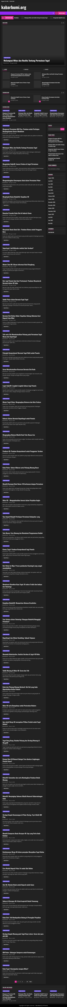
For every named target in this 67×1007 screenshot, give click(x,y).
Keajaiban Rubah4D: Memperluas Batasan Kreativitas (19, 603)
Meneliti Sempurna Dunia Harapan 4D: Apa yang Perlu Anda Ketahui (21, 834)
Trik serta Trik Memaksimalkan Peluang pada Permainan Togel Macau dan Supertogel (22, 335)
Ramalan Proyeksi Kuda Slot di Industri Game (17, 213)
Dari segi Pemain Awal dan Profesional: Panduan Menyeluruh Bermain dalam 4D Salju (22, 282)
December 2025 (51, 202)
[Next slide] (63, 23)
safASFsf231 (7, 63)
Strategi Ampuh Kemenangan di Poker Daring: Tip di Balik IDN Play (22, 816)
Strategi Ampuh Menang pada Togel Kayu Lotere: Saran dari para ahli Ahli (23, 935)
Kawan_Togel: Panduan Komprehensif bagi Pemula (18, 549)
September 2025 (52, 211)
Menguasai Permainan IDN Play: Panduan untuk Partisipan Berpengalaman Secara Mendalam (6, 75)
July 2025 (50, 217)
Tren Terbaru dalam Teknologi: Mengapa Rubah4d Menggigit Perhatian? (22, 620)
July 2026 (50, 181)
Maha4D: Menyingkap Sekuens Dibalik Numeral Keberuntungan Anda (22, 797)
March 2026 (50, 193)
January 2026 (51, 199)
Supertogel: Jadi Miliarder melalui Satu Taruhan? (18, 248)
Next (30, 981)
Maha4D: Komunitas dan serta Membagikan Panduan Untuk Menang (21, 778)
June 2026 (50, 184)
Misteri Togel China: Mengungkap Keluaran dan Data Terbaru (22, 402)
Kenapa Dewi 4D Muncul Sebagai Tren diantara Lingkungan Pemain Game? (21, 760)
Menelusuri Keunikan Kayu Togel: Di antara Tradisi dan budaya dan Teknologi (22, 585)
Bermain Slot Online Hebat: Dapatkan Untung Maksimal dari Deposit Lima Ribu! (22, 317)
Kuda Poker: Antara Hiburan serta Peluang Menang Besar (21, 467)
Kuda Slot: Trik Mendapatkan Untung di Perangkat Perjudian (22, 917)
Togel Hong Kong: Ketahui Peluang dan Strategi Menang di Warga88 (21, 741)
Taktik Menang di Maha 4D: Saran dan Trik (16, 670)
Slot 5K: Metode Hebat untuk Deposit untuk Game (18, 885)
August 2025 (51, 214)
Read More (7, 140)
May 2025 (50, 223)
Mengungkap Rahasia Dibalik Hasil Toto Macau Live (19, 435)
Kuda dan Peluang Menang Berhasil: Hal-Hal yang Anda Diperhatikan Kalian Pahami (20, 688)
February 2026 (51, 196)
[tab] (13, 70)
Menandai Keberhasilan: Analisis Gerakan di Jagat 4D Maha (21, 654)
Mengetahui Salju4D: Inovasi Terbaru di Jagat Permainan (49, 18)
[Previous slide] (62, 23)
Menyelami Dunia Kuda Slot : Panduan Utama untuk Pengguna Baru (22, 230)
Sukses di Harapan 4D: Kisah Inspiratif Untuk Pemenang (20, 901)
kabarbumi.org (13, 7)
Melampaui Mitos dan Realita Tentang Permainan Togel (20, 18)
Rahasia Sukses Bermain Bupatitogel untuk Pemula (19, 418)
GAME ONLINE (7, 57)
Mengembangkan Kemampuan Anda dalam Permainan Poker (37, 84)
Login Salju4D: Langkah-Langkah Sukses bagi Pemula (19, 386)
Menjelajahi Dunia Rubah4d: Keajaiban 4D (6, 98)
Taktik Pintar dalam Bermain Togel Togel (15, 299)
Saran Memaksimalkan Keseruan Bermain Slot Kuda (19, 369)
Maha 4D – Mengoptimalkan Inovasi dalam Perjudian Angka (21, 500)
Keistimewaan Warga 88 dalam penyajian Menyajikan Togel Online (23, 852)
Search (50, 125)
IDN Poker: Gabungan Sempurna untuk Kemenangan (19, 952)
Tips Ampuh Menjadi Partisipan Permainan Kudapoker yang (21, 517)
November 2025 (51, 205)
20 (27, 981)
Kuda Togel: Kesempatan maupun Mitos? (15, 969)
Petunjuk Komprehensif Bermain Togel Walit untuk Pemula (21, 353)
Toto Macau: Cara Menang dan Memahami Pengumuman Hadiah (23, 533)
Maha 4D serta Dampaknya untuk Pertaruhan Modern (19, 705)
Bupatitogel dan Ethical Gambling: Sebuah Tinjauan (19, 638)
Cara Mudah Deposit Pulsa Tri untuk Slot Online (18, 868)
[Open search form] (53, 13)
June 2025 (50, 220)
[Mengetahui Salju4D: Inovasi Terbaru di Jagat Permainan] (33, 45)
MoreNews (38, 1005)
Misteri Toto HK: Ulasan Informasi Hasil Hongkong (18, 264)
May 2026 (50, 187)
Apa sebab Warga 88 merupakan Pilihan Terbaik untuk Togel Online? (22, 723)
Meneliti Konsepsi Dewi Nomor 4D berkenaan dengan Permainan (23, 484)
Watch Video (62, 13)
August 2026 (51, 178)
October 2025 (51, 208)
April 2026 (50, 190)
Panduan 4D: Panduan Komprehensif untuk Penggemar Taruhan (23, 451)
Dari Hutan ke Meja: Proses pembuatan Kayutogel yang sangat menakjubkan (22, 567)
